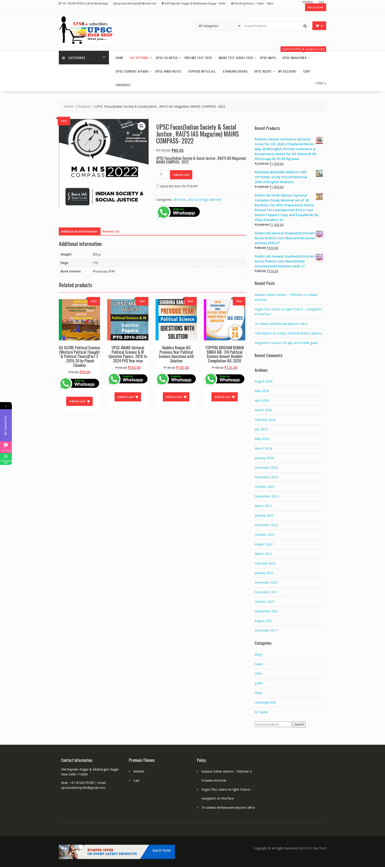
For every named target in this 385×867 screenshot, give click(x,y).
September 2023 (267, 496)
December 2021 (266, 582)
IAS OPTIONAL (139, 57)
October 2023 (264, 487)
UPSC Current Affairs (132, 71)
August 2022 (264, 544)
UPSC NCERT (263, 71)
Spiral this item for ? (178, 186)
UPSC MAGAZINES (295, 57)
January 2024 (264, 458)
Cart (307, 71)
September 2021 (267, 611)
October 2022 (264, 534)
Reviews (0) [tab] (110, 231)
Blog (258, 654)
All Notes (179, 199)
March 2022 (263, 554)
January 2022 (264, 573)
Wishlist (138, 771)
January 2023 (264, 515)
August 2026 (264, 381)
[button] (141, 126)
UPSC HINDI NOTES (168, 71)
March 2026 (263, 410)
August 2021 (264, 621)
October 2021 (264, 601)
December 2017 (266, 630)
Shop (258, 693)
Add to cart (181, 175)
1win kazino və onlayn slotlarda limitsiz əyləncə (288, 333)
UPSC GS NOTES (167, 57)
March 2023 (263, 506)
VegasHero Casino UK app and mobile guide (286, 343)
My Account (315, 7)
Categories (76, 57)
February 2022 (265, 563)
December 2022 (266, 525)
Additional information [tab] (79, 231)
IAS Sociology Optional (204, 199)
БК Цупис (262, 712)
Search (299, 724)
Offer (258, 673)
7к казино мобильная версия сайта (281, 323)
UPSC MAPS (268, 57)
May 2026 (262, 391)
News (259, 664)
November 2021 (266, 592)
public (259, 683)
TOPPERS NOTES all (202, 71)
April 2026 (262, 400)
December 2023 (266, 467)
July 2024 (261, 429)
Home (119, 57)
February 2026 (265, 419)
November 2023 (266, 477)
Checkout (123, 84)
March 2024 (263, 448)
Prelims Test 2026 (198, 57)
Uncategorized (265, 702)
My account (287, 71)
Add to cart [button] (77, 401)
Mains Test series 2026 (236, 57)
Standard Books (235, 71)
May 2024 (262, 439)
